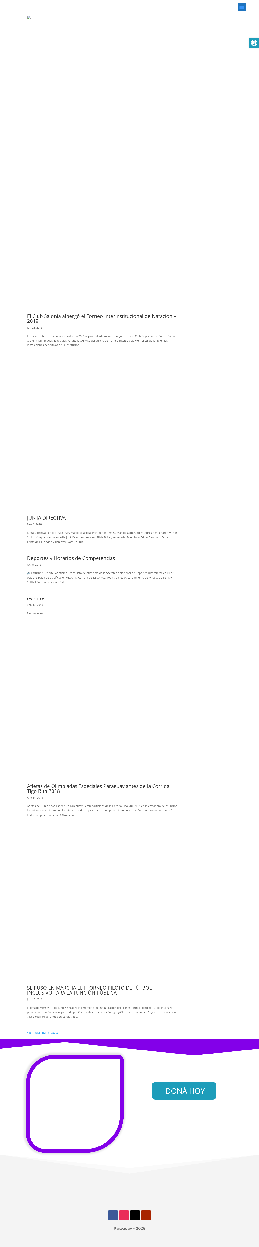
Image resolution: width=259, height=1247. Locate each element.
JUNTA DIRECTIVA (46, 517)
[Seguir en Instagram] (124, 1215)
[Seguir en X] (135, 1215)
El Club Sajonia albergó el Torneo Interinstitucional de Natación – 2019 (101, 318)
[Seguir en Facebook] (113, 1215)
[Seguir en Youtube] (146, 1215)
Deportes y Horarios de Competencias (71, 558)
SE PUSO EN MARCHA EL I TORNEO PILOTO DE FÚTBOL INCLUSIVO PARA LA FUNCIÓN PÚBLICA (89, 990)
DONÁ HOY (185, 1091)
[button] (254, 43)
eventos (36, 598)
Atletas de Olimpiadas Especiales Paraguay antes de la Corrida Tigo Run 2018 (98, 788)
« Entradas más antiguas (42, 1032)
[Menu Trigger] (242, 7)
